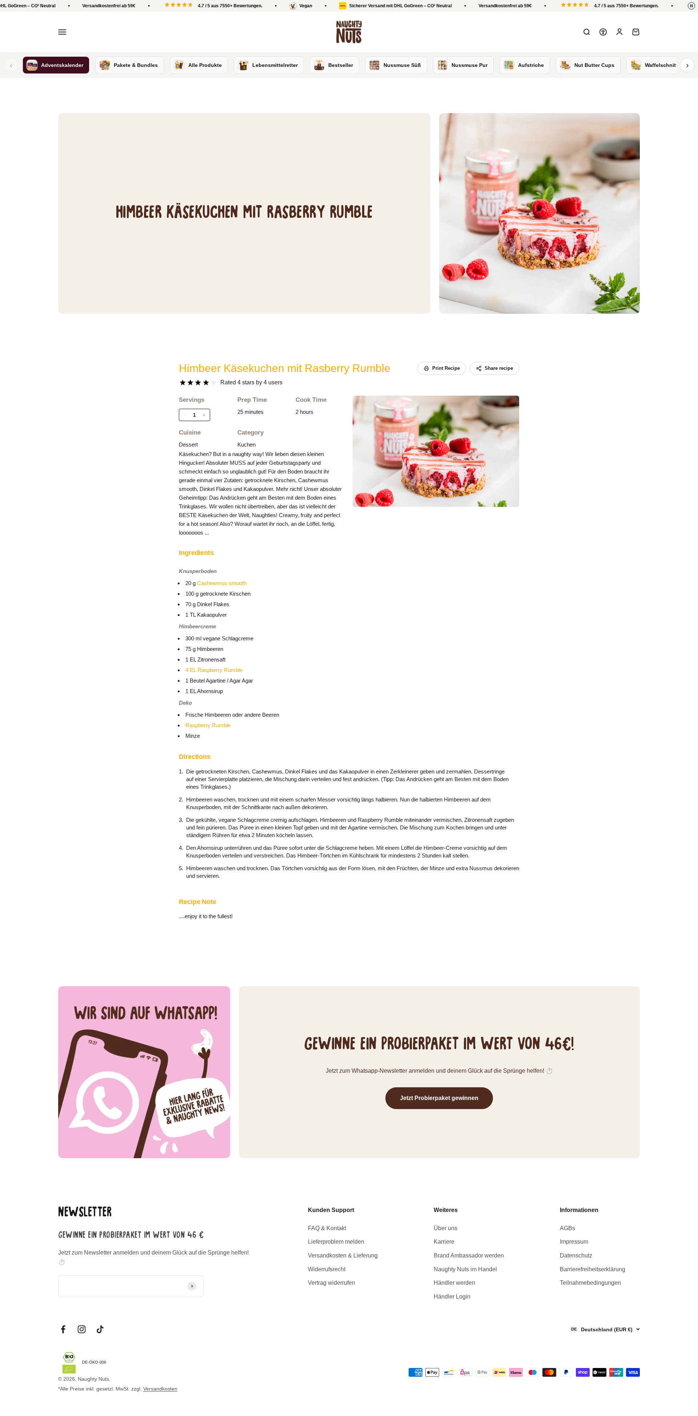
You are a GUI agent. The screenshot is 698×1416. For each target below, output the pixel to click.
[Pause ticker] (691, 5)
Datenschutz (576, 1255)
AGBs (567, 1228)
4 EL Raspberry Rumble (213, 670)
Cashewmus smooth (221, 583)
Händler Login (452, 1296)
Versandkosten (160, 1389)
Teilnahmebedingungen (590, 1283)
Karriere (444, 1242)
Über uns (445, 1228)
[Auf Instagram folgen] (82, 1329)
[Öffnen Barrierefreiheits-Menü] (603, 32)
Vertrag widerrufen (331, 1283)
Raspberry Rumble (207, 725)
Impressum (574, 1242)
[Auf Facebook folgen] (63, 1329)
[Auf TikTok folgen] (100, 1329)
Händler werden (454, 1283)
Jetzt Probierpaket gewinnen (439, 1098)
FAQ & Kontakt (327, 1228)
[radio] (182, 382)
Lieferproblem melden (336, 1242)
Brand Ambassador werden (469, 1255)
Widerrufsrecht (326, 1269)
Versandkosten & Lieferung (343, 1255)
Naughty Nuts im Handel (465, 1269)
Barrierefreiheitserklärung (592, 1269)
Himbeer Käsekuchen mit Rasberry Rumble (284, 368)
